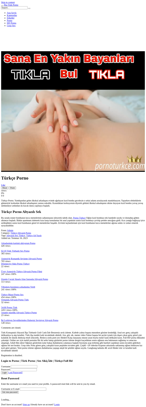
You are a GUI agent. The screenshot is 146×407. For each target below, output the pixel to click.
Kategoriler (12, 15)
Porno (9, 20)
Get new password (10, 392)
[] (29, 8)
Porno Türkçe (79, 218)
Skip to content (8, 2)
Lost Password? (15, 372)
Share (12, 188)
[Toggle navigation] (2, 5)
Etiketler (10, 18)
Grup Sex (11, 25)
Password (5, 369)
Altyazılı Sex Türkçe (15, 235)
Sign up (26, 404)
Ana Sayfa (11, 13)
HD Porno (11, 23)
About (4, 188)
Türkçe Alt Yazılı (33, 235)
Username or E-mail (10, 389)
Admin (10, 230)
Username (5, 366)
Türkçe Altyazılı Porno (21, 233)
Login (4, 373)
